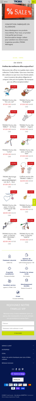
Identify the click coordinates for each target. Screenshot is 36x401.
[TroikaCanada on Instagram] (19, 369)
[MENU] (1, 2)
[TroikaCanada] (18, 2)
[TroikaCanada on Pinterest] (22, 369)
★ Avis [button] (34, 202)
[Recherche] (29, 2)
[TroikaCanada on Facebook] (16, 369)
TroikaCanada (9, 395)
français (16, 380)
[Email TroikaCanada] (13, 369)
